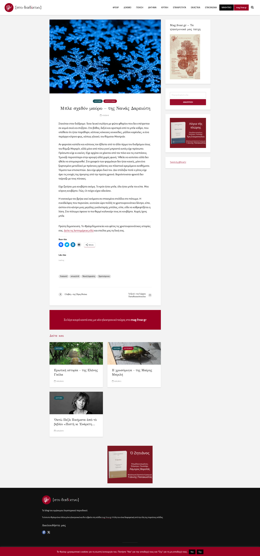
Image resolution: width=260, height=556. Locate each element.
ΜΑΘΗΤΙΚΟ (226, 7)
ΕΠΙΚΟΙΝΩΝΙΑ (211, 7)
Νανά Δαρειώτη (89, 276)
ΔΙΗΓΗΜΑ (152, 7)
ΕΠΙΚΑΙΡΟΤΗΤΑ (179, 7)
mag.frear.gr (241, 7)
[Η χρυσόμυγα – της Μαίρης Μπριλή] (134, 353)
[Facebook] (44, 532)
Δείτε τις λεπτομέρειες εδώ (79, 230)
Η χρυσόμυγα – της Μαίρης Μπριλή (132, 372)
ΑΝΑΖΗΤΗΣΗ (188, 102)
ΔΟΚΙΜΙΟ (127, 7)
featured (63, 276)
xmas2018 (75, 276)
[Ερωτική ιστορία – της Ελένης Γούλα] (76, 353)
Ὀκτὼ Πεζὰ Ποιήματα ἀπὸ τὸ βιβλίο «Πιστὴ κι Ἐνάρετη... (75, 422)
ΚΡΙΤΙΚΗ (164, 7)
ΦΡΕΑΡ (116, 7)
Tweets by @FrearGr (178, 162)
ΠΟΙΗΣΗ (139, 7)
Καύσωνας (128, 348)
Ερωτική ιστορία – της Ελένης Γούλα (76, 372)
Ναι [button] (192, 552)
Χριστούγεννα (104, 276)
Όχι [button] (200, 552)
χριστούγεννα (110, 101)
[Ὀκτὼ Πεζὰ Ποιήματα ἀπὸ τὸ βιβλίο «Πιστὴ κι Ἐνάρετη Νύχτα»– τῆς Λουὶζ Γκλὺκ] (76, 402)
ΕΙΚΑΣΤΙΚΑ (195, 7)
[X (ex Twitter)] (49, 532)
